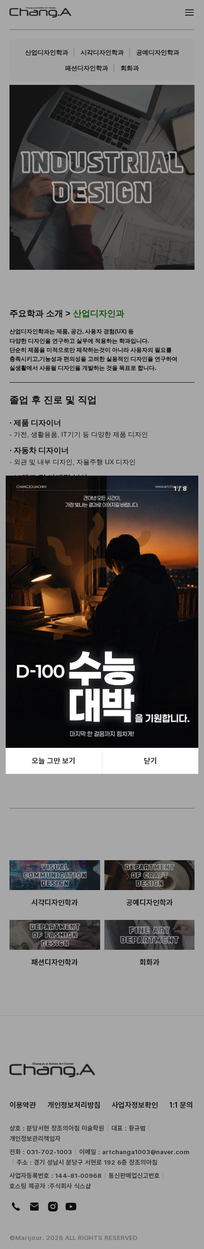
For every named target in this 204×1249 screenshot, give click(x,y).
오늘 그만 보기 (53, 760)
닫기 (150, 760)
